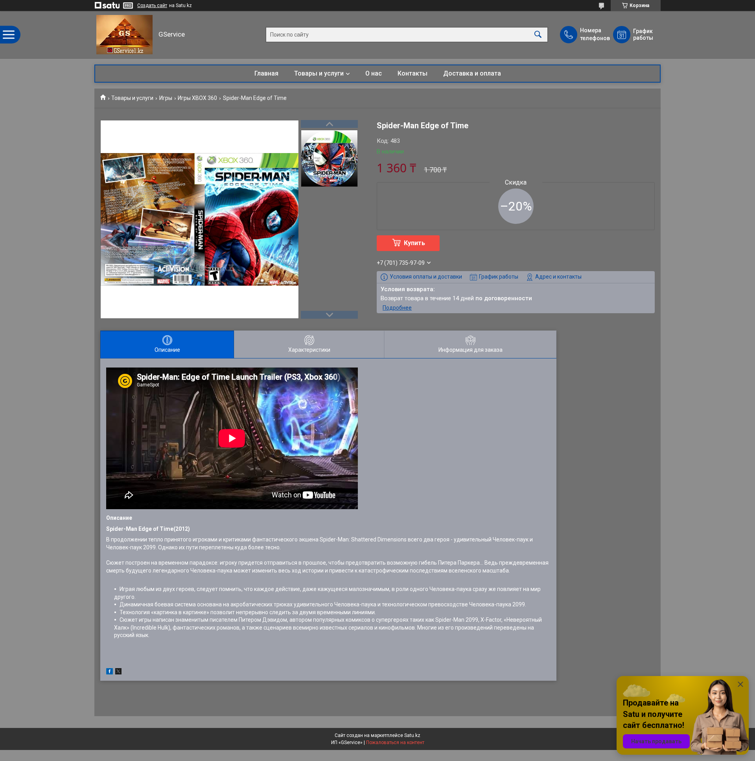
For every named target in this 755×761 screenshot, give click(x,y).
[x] (118, 672)
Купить (414, 243)
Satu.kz (412, 735)
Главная (266, 73)
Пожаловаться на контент (395, 742)
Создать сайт (152, 5)
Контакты (412, 73)
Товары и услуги (319, 73)
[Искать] (537, 35)
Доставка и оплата (472, 73)
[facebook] (109, 672)
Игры (165, 98)
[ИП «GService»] (124, 34)
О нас (373, 73)
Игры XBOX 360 (197, 98)
